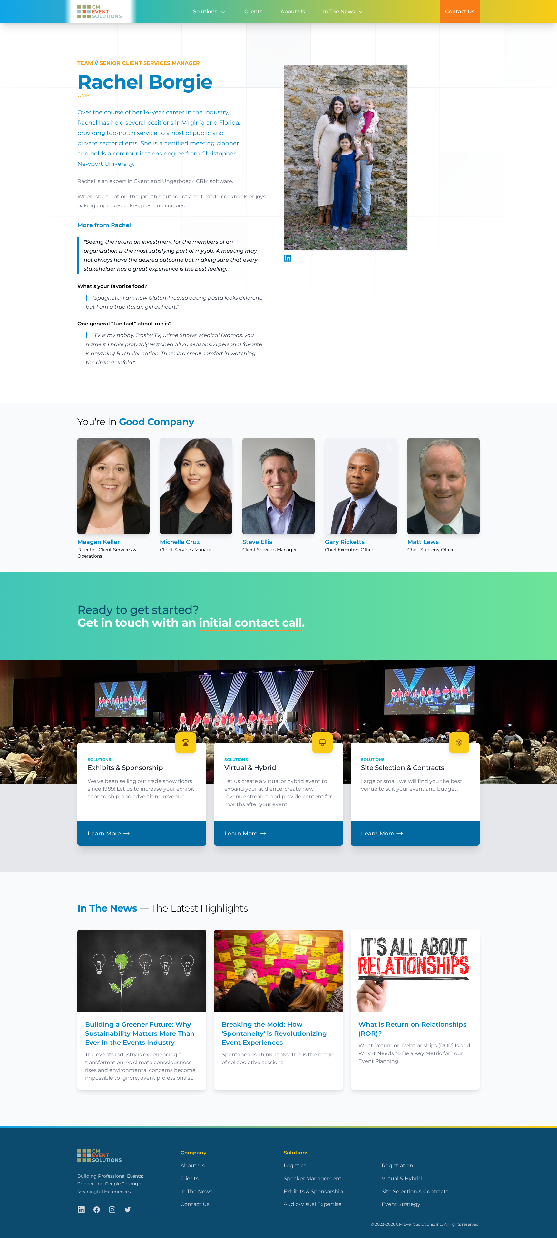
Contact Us (459, 11)
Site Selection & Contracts (415, 1191)
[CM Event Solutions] (96, 11)
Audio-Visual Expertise (313, 1204)
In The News (107, 908)
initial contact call (250, 622)
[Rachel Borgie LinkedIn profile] (287, 258)
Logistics (295, 1166)
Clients (253, 11)
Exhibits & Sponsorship (313, 1191)
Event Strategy (401, 1204)
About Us (292, 11)
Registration (397, 1166)
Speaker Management (313, 1178)
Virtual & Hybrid (402, 1178)
